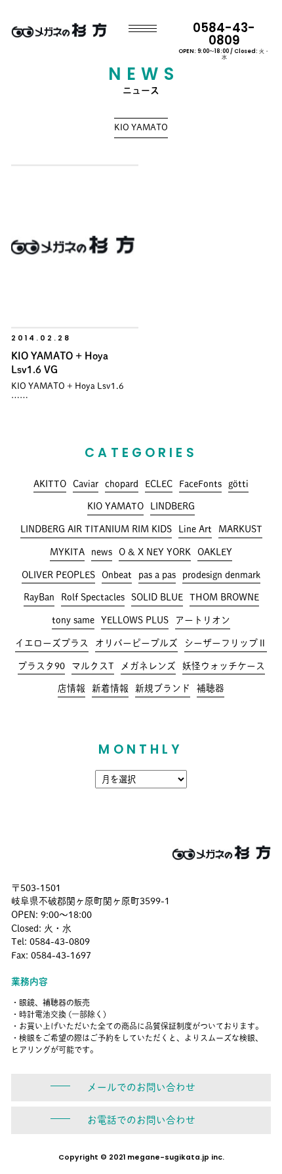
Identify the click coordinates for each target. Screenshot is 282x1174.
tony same (73, 620)
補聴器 (210, 688)
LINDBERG (172, 506)
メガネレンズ (148, 665)
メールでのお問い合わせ (141, 1087)
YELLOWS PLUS (135, 620)
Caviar (85, 483)
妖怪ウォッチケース (223, 665)
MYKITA (67, 552)
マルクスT (92, 665)
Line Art (195, 529)
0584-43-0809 (224, 39)
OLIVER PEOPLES (58, 574)
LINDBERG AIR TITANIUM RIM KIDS (96, 529)
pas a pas (157, 574)
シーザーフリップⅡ (225, 643)
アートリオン (202, 620)
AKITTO (49, 483)
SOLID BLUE (157, 597)
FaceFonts (200, 483)
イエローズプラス (52, 643)
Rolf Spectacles (93, 597)
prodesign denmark (221, 574)
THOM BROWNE (224, 597)
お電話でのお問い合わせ (141, 1120)
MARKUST (240, 529)
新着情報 (110, 688)
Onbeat (117, 574)
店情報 (71, 688)
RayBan (39, 597)
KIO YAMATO (115, 506)
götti (238, 483)
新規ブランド (162, 688)
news (101, 552)
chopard (121, 483)
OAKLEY (214, 552)
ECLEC (158, 483)
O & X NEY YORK (155, 552)
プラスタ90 (41, 665)
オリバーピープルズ (136, 643)
